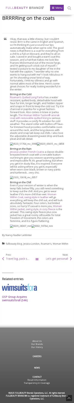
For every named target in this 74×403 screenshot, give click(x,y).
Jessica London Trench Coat (26, 151)
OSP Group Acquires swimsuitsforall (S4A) (15, 298)
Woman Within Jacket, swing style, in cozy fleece (36, 207)
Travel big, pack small (19, 258)
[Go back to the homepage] (25, 8)
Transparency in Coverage (37, 382)
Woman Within (60, 243)
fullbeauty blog (14, 243)
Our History (37, 347)
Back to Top (69, 398)
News (37, 367)
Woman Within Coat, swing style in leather (33, 196)
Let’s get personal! (57, 258)
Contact (37, 376)
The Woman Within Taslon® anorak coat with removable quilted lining (35, 116)
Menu (58, 8)
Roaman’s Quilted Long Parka (27, 97)
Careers (37, 356)
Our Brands (37, 344)
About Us (37, 341)
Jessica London (31, 243)
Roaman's (46, 243)
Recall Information (37, 379)
